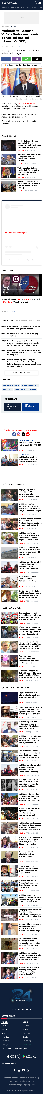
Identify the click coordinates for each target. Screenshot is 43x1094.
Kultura (25, 1025)
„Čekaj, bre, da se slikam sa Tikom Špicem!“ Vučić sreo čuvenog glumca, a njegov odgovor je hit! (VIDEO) (30, 630)
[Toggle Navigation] (39, 3)
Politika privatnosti (27, 1081)
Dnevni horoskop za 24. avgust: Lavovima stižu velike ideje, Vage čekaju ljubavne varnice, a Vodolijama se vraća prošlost (24, 363)
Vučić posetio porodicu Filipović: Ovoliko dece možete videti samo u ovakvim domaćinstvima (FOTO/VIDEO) (30, 797)
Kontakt (15, 1078)
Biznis (25, 1022)
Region (25, 1037)
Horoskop (27, 1040)
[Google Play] (29, 1056)
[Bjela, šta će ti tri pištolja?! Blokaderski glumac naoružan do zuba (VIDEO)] (9, 871)
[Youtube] (28, 434)
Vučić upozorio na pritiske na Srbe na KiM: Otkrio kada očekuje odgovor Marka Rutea (29, 536)
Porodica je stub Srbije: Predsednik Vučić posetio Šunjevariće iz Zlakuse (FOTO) (28, 185)
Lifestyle (5, 1044)
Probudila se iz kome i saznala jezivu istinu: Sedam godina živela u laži (23, 327)
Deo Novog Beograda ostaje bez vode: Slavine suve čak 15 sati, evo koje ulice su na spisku (24, 352)
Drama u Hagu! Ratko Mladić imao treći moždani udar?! (28, 854)
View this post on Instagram (16, 233)
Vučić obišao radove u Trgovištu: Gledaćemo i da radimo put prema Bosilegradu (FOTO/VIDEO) (29, 884)
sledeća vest (25, 455)
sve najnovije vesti (21, 373)
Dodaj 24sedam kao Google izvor (23, 65)
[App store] (13, 1056)
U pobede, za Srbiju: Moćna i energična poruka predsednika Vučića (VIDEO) (29, 158)
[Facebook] (14, 434)
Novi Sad (26, 1044)
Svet (3, 1033)
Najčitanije (21, 320)
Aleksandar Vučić (27, 103)
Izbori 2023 (7, 389)
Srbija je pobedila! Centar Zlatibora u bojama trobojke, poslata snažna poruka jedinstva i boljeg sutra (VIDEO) (30, 913)
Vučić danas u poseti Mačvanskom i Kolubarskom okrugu (28, 578)
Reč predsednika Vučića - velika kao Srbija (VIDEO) (30, 444)
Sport (33, 7)
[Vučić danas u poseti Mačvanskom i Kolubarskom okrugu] (9, 581)
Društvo (5, 1040)
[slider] (20, 289)
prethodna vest (26, 440)
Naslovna (5, 27)
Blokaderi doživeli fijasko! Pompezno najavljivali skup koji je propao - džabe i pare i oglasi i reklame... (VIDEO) (30, 840)
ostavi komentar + (30, 406)
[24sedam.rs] (9, 3)
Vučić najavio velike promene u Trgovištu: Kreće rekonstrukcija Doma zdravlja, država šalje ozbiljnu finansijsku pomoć (30, 459)
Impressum (24, 1078)
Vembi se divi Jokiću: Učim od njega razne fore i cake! (23, 335)
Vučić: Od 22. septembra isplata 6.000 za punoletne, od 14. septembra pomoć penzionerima (29, 811)
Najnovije (5, 7)
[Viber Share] (16, 59)
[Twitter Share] (37, 59)
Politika (26, 7)
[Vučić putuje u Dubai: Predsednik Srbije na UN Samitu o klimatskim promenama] (8, 172)
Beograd (26, 1033)
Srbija (25, 1029)
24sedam (7, 302)
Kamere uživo (16, 7)
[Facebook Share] (6, 59)
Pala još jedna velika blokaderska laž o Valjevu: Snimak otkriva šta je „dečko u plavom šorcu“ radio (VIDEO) (29, 942)
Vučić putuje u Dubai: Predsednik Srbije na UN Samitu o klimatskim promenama (28, 171)
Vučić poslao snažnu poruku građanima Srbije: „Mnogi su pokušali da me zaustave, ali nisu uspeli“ (30, 956)
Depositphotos (29, 1085)
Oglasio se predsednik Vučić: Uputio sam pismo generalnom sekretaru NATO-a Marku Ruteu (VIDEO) (30, 594)
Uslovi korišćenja (15, 1085)
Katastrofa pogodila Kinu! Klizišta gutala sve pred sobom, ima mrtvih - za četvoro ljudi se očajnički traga (23, 343)
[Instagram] (18, 434)
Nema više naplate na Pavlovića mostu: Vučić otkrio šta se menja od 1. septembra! (29, 551)
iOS (19, 299)
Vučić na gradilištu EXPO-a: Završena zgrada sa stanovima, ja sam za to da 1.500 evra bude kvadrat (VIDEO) (30, 898)
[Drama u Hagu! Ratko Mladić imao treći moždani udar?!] (9, 857)
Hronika (5, 1037)
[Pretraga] (35, 2)
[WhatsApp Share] (26, 59)
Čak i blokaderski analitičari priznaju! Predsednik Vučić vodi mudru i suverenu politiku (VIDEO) (29, 659)
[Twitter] (23, 434)
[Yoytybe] (23, 1070)
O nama (7, 1078)
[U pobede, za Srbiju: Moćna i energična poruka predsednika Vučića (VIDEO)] (8, 159)
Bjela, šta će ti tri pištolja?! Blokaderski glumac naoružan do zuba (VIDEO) (28, 869)
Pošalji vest (13, 1081)
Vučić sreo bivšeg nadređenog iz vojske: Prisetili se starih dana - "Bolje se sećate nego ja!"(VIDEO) (30, 507)
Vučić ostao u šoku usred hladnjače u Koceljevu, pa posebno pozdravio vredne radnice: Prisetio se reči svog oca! (30, 826)
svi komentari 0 (11, 407)
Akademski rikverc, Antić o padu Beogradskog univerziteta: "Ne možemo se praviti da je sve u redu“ (30, 927)
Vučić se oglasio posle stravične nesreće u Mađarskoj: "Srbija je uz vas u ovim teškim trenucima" (29, 725)
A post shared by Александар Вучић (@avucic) (22, 260)
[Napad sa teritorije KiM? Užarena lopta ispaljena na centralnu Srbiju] (9, 698)
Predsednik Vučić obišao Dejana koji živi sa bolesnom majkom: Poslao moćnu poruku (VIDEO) (29, 144)
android (27, 299)
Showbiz (5, 1029)
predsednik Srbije (11, 385)
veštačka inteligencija (25, 389)
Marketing (34, 1078)
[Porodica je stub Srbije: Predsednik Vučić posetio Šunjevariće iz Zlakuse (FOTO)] (8, 186)
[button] (20, 285)
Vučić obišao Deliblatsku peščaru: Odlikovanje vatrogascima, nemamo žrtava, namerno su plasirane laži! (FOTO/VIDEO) (30, 739)
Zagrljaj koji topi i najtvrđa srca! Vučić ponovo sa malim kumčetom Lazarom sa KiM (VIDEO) (29, 493)
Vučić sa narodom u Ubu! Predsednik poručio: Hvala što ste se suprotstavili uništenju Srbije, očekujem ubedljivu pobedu (30, 565)
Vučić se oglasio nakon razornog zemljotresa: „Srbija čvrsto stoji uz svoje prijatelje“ (29, 971)
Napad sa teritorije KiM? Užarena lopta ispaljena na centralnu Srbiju (29, 695)
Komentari (34, 320)
